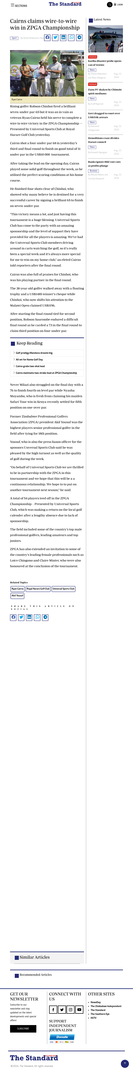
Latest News (102, 19)
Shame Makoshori (99, 74)
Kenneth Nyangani (99, 152)
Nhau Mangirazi (99, 78)
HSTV (93, 1018)
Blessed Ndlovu (97, 175)
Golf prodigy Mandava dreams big (34, 353)
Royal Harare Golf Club (38, 589)
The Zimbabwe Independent (106, 1006)
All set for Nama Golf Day (29, 359)
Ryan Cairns (18, 589)
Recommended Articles (36, 974)
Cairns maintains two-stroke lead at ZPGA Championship (46, 373)
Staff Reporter (97, 104)
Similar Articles (35, 957)
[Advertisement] (47, 791)
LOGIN (119, 4)
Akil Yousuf (17, 596)
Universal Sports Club (63, 589)
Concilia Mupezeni (96, 179)
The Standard (98, 1010)
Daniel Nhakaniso (30, 38)
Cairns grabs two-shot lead (30, 366)
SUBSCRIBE (23, 1029)
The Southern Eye (100, 1014)
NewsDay (96, 1002)
